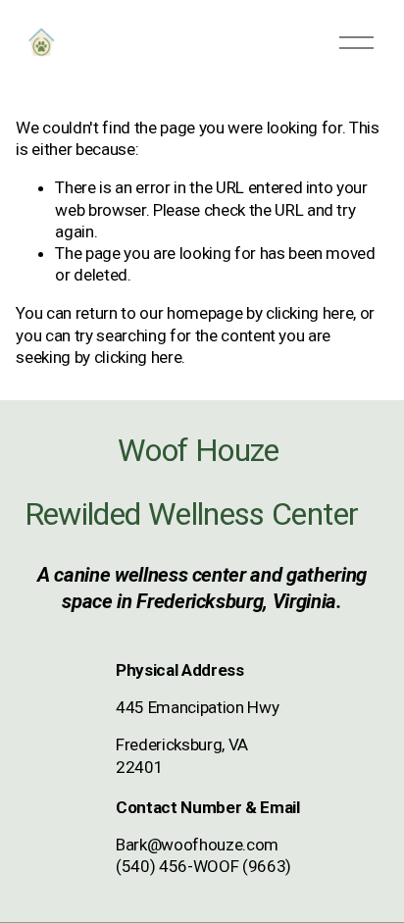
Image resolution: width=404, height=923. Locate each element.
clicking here (310, 313)
